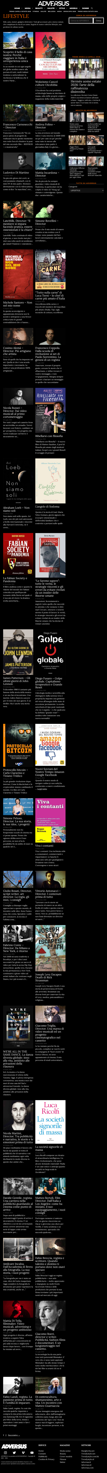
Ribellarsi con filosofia (49, 436)
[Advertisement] (86, 40)
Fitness (63, 1459)
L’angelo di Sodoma (47, 506)
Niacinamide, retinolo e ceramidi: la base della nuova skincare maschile (95, 171)
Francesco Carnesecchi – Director (17, 126)
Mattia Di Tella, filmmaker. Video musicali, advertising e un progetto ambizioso (17, 1325)
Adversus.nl (86, 1465)
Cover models (66, 1456)
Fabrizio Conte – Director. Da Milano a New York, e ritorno (16, 948)
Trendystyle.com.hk (90, 1456)
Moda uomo (65, 1451)
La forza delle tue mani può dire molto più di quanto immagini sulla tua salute (94, 127)
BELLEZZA (51, 11)
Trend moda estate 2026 (88, 11)
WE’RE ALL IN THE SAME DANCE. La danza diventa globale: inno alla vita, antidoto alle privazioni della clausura (18, 1059)
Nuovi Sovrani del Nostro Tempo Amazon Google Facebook (49, 772)
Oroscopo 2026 (69, 11)
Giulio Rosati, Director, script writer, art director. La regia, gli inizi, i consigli (17, 895)
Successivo (14, 1435)
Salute (51, 8)
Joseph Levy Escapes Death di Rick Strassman (48, 977)
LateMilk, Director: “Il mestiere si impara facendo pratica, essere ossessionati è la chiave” (18, 225)
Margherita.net (87, 1451)
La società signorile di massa (49, 1148)
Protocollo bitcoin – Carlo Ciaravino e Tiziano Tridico (15, 773)
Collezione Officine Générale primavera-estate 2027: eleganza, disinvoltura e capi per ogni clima (77, 172)
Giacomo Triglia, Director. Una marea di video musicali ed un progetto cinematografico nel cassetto (49, 1033)
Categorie (73, 186)
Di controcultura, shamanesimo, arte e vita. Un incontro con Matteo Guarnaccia (48, 1401)
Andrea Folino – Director (45, 126)
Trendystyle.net (88, 1453)
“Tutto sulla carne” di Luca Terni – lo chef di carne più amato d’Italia (50, 295)
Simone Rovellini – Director (46, 222)
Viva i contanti (44, 845)
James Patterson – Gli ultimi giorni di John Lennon (16, 681)
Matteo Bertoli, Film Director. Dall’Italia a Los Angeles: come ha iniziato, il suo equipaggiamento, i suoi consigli (50, 1205)
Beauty (39, 8)
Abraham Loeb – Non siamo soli (16, 509)
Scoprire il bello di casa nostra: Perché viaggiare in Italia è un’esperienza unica (17, 56)
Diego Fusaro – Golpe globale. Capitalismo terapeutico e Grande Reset (48, 683)
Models (73, 8)
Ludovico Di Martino (16, 172)
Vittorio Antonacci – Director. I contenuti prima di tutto (48, 893)
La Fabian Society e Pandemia (15, 579)
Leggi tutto (42, 789)
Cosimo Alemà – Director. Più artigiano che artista (17, 351)
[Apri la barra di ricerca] (92, 8)
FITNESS (36, 11)
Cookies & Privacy (46, 1459)
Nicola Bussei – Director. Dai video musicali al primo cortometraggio (15, 412)
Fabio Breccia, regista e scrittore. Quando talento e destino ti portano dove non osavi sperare (50, 1264)
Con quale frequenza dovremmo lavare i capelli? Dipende (95, 149)
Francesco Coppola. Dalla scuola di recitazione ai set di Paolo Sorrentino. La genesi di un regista (48, 354)
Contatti (42, 1453)
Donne (85, 8)
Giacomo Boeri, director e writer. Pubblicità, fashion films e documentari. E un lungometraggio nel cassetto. (50, 1341)
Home (17, 8)
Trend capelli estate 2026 (20, 11)
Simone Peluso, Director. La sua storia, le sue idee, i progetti (17, 821)
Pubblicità (42, 1456)
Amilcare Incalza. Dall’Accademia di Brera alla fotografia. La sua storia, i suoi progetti (18, 1268)
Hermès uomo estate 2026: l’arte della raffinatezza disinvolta (86, 86)
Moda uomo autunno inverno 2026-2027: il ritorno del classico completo (77, 127)
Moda (28, 8)
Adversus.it (86, 1462)
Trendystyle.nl (87, 1459)
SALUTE (43, 11)
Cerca (98, 20)
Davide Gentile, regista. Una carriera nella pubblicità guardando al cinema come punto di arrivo (18, 1203)
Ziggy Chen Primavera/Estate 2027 (77, 149)
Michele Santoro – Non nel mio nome (17, 304)
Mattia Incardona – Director (47, 174)
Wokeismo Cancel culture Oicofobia (46, 83)
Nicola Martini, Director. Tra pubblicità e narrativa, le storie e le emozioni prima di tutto (18, 1138)
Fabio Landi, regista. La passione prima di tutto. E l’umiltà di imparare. (18, 1399)
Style (62, 8)
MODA (59, 11)
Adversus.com (87, 1468)
